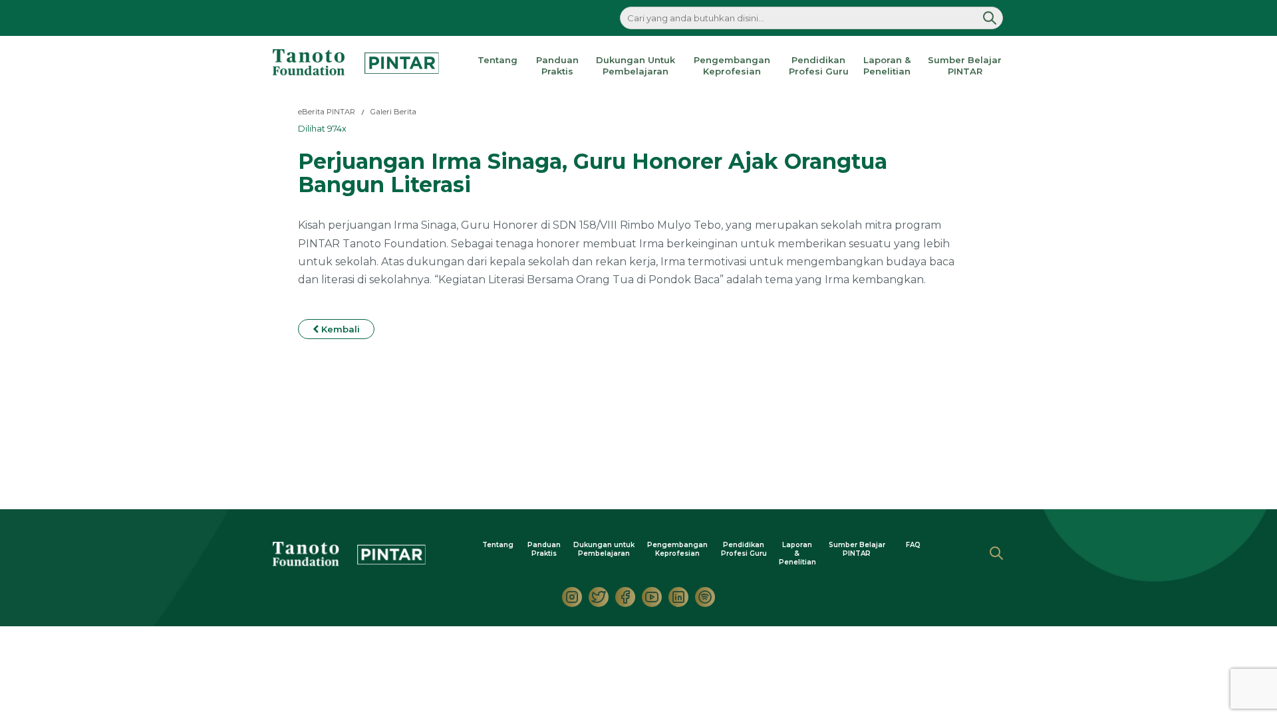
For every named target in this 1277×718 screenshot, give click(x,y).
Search (996, 553)
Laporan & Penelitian (887, 65)
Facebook (625, 597)
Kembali (339, 329)
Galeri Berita (393, 111)
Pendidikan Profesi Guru (819, 65)
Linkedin (678, 597)
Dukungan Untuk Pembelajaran (635, 65)
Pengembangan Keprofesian (732, 65)
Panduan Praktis (557, 65)
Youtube (652, 597)
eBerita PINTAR (326, 111)
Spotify (705, 597)
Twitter (599, 597)
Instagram (572, 597)
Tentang (497, 60)
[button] (990, 18)
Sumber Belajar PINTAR (965, 65)
